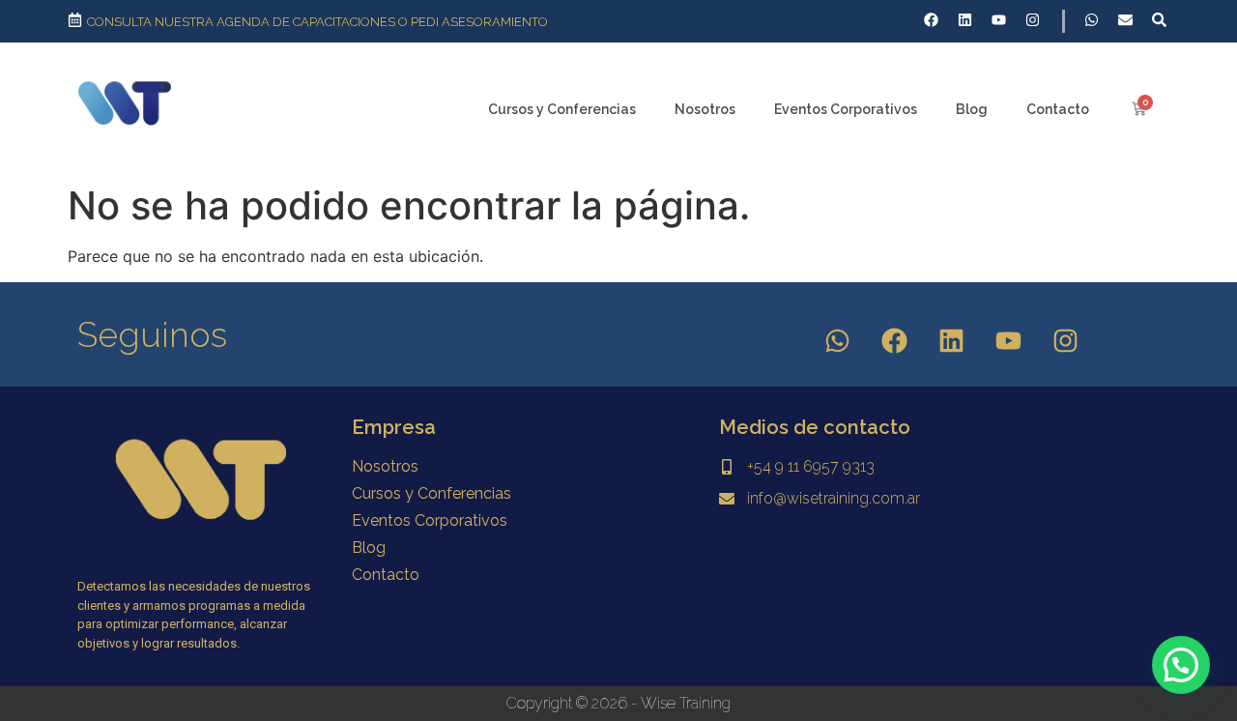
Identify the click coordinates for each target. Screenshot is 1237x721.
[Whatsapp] (838, 341)
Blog (972, 109)
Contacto (1057, 109)
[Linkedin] (952, 341)
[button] (1181, 665)
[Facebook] (895, 341)
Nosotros (705, 109)
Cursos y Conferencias (562, 109)
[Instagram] (1066, 341)
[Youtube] (1009, 341)
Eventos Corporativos (845, 109)
